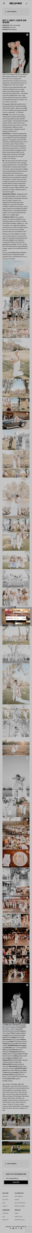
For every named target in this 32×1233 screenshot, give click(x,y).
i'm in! (16, 621)
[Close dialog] (29, 609)
